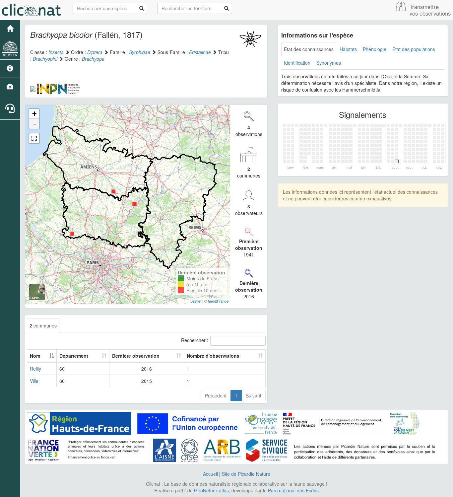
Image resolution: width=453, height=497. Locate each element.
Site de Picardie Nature (246, 473)
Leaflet (195, 301)
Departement (73, 355)
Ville (34, 381)
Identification (297, 62)
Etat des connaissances (309, 49)
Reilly (35, 368)
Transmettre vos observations (430, 10)
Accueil (210, 473)
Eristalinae (200, 52)
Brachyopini (45, 58)
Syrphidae (139, 52)
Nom (35, 355)
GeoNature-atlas (211, 490)
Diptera (94, 52)
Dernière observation (136, 355)
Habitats (348, 49)
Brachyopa (93, 58)
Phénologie (374, 49)
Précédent (216, 395)
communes (43, 325)
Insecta (56, 52)
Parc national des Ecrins (293, 490)
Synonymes (328, 62)
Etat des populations (413, 49)
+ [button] (34, 113)
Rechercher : (194, 340)
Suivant (253, 395)
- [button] (34, 123)
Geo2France (218, 301)
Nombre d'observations (213, 355)
